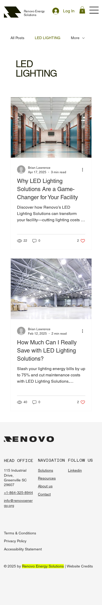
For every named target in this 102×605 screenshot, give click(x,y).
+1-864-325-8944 (18, 493)
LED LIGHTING (47, 38)
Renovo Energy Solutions (34, 13)
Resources (47, 478)
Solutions (45, 470)
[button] (82, 9)
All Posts (17, 38)
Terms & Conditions (20, 533)
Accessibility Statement (23, 549)
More (75, 38)
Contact (44, 494)
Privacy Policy (15, 541)
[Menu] (94, 10)
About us (45, 486)
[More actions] (84, 169)
